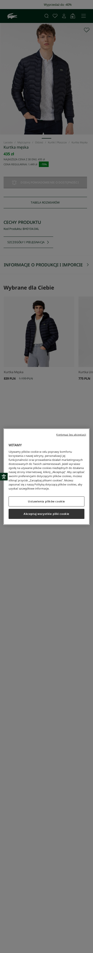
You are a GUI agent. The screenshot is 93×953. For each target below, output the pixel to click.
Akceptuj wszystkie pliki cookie (46, 514)
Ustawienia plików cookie (46, 501)
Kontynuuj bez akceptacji (71, 434)
